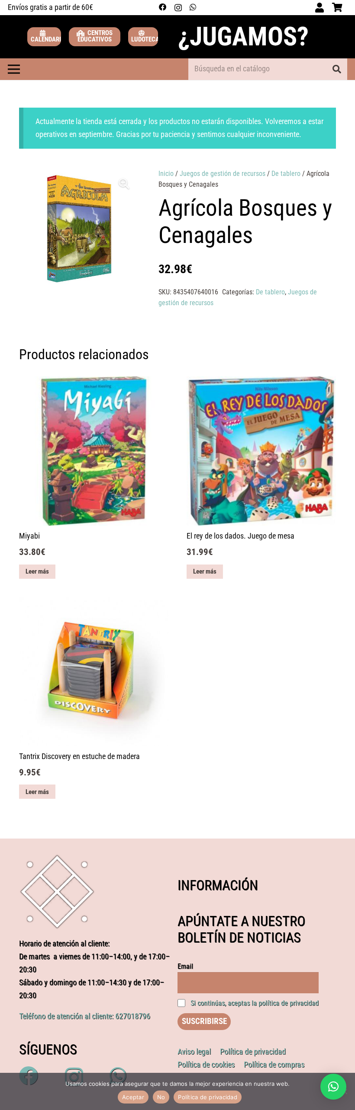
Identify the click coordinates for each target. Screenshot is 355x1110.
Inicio (166, 173)
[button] (124, 184)
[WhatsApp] (193, 7)
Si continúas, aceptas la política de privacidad (254, 1003)
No (161, 1097)
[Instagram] (178, 7)
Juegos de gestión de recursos (222, 173)
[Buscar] (336, 69)
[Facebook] (163, 7)
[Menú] (14, 69)
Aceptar (133, 1097)
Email (185, 966)
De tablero (285, 173)
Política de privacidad (207, 1097)
